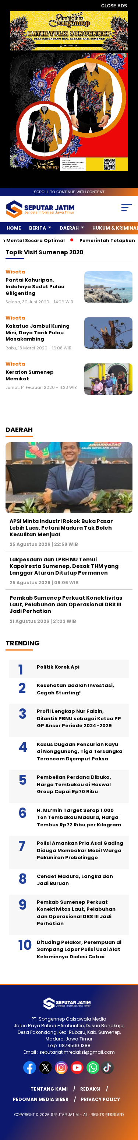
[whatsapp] (92, 1072)
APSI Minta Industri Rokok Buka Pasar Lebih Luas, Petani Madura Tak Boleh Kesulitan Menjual (61, 527)
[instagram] (62, 1072)
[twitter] (46, 1072)
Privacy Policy (100, 1099)
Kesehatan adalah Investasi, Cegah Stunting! (75, 689)
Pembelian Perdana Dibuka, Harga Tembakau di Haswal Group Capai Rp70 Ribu (74, 784)
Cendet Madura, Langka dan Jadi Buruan (75, 880)
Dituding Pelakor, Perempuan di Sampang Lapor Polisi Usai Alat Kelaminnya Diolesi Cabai (79, 949)
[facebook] (30, 1072)
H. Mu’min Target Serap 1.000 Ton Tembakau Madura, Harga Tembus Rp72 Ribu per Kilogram (79, 817)
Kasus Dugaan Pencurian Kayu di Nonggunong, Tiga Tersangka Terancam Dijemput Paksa (80, 751)
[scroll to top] (128, 1097)
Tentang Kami (49, 1089)
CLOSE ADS (114, 6)
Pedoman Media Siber (40, 1099)
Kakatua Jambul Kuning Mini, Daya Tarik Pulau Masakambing (38, 332)
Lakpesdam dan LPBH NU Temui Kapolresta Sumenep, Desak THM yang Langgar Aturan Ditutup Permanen (64, 566)
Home (14, 228)
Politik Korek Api (58, 666)
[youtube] (78, 1072)
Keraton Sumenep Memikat (30, 375)
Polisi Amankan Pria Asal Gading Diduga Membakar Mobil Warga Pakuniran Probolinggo (80, 850)
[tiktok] (108, 1072)
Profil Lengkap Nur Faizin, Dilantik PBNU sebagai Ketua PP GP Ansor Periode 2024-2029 (79, 718)
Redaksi (90, 1089)
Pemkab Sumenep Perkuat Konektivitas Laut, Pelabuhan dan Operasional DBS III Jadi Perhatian (66, 604)
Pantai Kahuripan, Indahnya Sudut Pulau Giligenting (35, 286)
